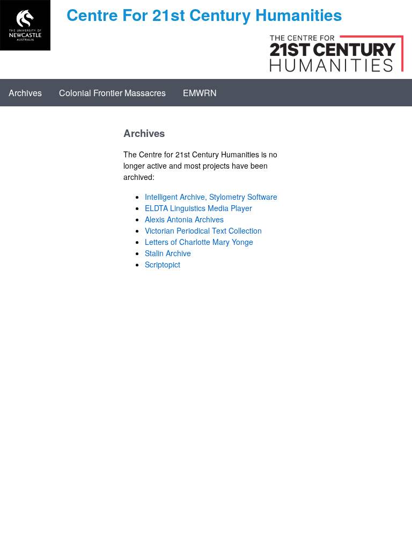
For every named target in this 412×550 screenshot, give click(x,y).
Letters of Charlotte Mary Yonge (199, 241)
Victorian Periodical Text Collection (203, 230)
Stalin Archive (168, 253)
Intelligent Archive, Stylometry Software (211, 196)
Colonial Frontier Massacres (112, 92)
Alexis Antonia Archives (184, 219)
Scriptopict (162, 264)
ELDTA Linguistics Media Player (198, 207)
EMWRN (200, 92)
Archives (25, 92)
